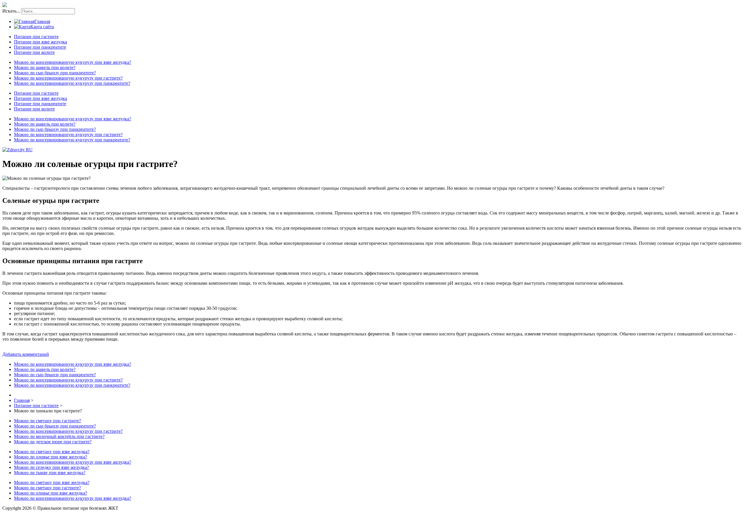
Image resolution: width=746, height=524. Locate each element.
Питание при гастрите (36, 36)
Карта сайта (42, 26)
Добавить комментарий (25, 354)
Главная (42, 21)
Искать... (11, 10)
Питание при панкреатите (40, 47)
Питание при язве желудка (40, 41)
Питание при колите (34, 52)
